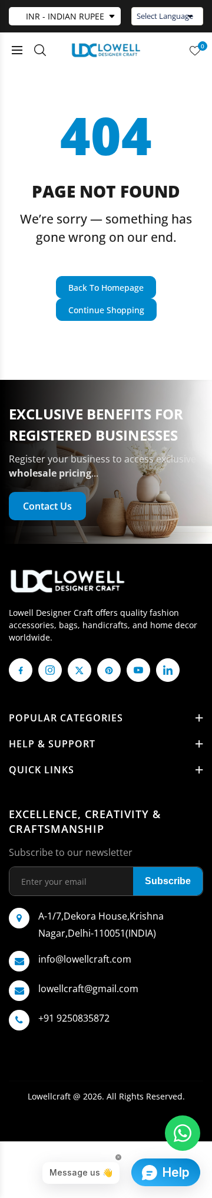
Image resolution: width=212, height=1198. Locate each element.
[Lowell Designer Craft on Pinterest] (109, 670)
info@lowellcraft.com (84, 959)
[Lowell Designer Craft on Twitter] (79, 670)
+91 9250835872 (74, 1018)
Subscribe (168, 881)
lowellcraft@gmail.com (88, 988)
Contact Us (47, 506)
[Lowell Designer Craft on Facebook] (20, 670)
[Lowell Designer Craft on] (168, 670)
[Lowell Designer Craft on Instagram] (50, 670)
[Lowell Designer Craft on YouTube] (138, 670)
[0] (195, 50)
